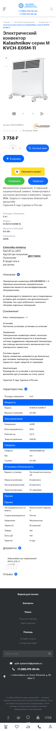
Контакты (28, 603)
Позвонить (14, 181)
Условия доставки (28, 643)
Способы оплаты (14, 247)
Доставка (34, 255)
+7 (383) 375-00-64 (27, 11)
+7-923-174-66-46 (28, 14)
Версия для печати (28, 594)
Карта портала (28, 623)
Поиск (28, 612)
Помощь (28, 632)
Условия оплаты (28, 638)
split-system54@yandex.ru (28, 663)
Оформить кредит (31, 171)
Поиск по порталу (28, 618)
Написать (38, 181)
